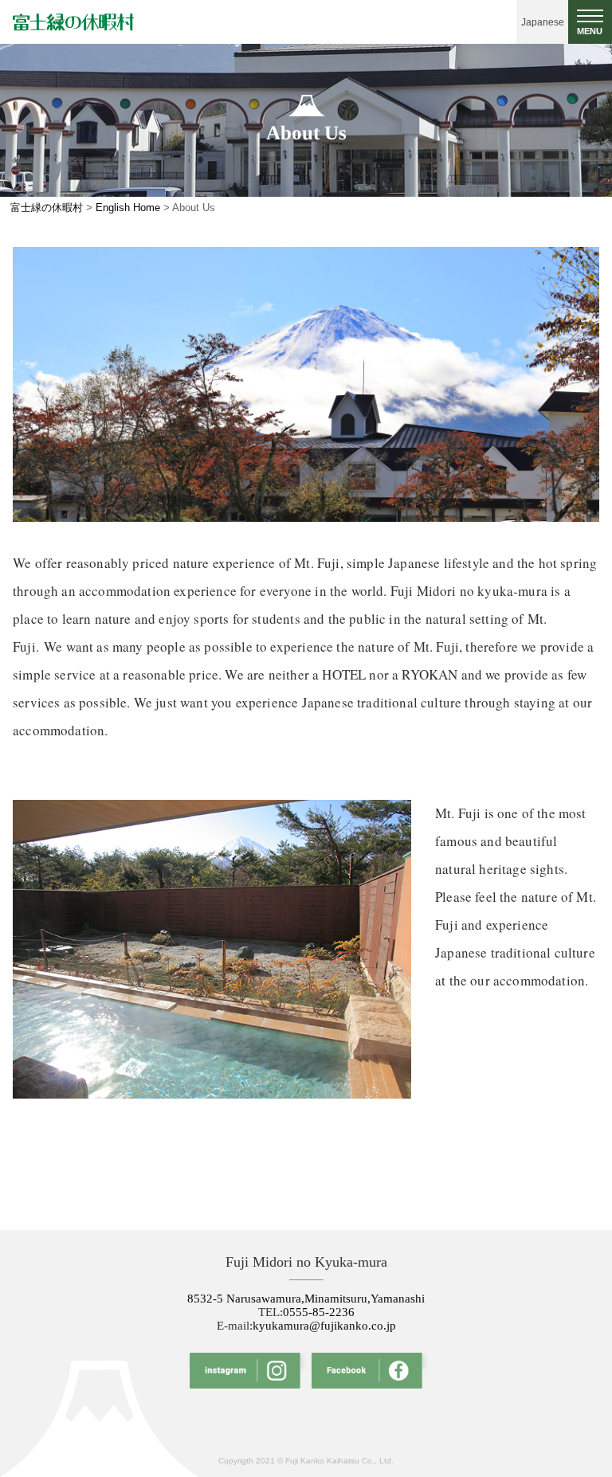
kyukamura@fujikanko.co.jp (324, 1325)
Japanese (542, 22)
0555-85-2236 (319, 1312)
